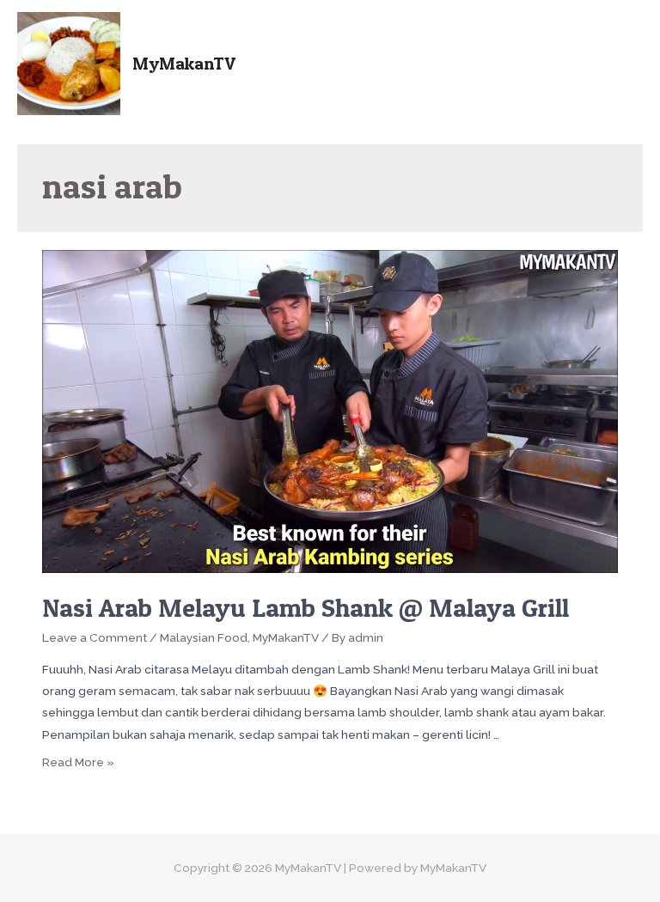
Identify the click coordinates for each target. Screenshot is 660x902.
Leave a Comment (94, 637)
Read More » (78, 762)
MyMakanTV (183, 63)
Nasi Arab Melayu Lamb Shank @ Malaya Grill (305, 607)
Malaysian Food (204, 637)
